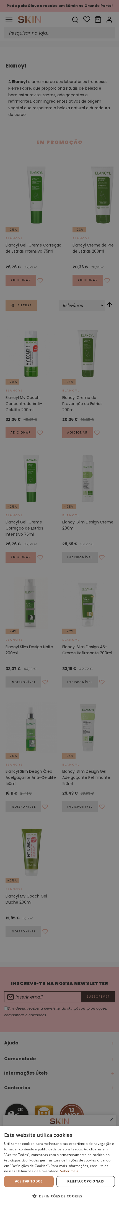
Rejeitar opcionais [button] (85, 1181)
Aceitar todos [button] (29, 1181)
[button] (59, 1196)
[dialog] (59, 1166)
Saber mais (69, 1171)
